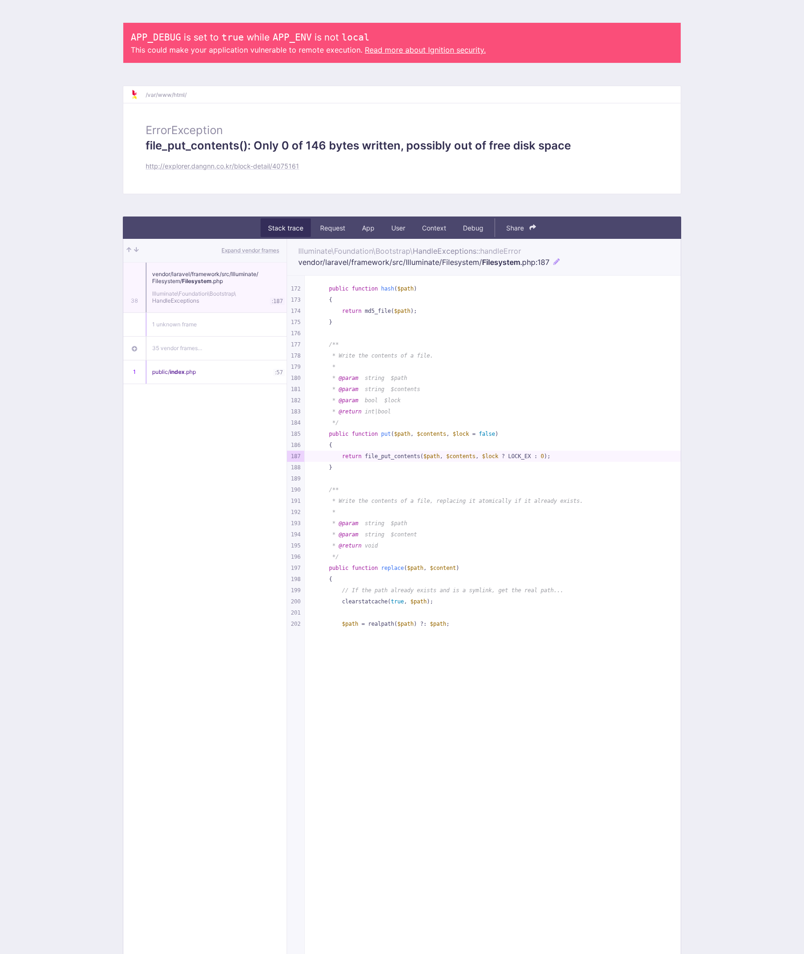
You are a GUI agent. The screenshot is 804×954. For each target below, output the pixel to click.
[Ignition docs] (138, 94)
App (368, 228)
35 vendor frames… (177, 348)
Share (516, 228)
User (398, 228)
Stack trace (285, 228)
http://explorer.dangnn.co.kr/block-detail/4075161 (222, 166)
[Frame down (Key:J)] (136, 250)
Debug (473, 228)
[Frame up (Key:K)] (129, 250)
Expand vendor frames (250, 250)
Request (332, 228)
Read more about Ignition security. (425, 49)
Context (434, 228)
